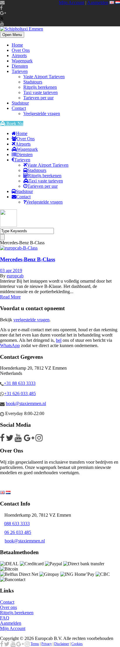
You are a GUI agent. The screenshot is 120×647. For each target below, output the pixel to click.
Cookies (77, 644)
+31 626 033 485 (20, 393)
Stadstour (20, 102)
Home (17, 44)
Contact (19, 108)
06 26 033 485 (17, 532)
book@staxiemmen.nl (26, 403)
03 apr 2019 (11, 270)
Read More (10, 296)
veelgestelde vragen (31, 319)
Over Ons (21, 50)
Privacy (46, 644)
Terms (35, 644)
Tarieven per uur (38, 97)
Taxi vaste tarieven (40, 92)
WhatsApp (10, 345)
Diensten (20, 66)
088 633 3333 (17, 523)
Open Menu (12, 35)
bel (58, 340)
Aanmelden (97, 2)
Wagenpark (22, 60)
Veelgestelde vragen (41, 113)
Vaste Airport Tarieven (44, 76)
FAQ (4, 617)
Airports (19, 55)
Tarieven (20, 71)
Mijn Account (71, 2)
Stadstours (32, 81)
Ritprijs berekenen (40, 87)
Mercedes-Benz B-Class (27, 259)
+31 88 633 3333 (20, 383)
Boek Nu (14, 123)
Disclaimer (61, 644)
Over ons (8, 607)
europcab (15, 275)
